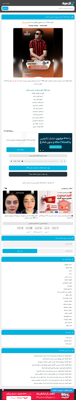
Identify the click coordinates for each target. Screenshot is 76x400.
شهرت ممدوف (68, 307)
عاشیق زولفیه (68, 289)
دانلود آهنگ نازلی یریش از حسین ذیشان (58, 17)
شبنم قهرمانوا (68, 316)
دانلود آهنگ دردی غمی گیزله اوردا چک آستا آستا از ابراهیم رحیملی (53, 383)
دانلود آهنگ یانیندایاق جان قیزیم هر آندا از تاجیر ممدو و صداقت (53, 356)
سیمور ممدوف (67, 304)
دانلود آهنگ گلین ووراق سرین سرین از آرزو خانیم (57, 359)
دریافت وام (20, 150)
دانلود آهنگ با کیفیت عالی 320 (37, 168)
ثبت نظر (19, 251)
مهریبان (69, 286)
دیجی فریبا (69, 338)
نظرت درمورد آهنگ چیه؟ (37, 174)
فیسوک (54, 228)
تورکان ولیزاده (68, 319)
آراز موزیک (15, 81)
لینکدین (37, 228)
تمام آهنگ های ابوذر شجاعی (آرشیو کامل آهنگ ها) (57, 368)
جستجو (5, 8)
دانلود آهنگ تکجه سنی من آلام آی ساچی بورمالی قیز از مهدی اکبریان (52, 365)
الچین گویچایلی (67, 283)
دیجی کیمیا (68, 344)
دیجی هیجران (68, 341)
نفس (70, 271)
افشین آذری (68, 322)
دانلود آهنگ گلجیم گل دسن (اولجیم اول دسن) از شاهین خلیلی (53, 374)
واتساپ (28, 228)
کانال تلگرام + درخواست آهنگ (62, 390)
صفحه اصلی (6, 3)
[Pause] (40, 150)
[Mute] (43, 150)
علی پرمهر (69, 325)
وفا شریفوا (69, 268)
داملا (70, 274)
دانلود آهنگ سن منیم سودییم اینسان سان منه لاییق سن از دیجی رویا (51, 377)
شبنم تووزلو (68, 265)
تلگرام (19, 228)
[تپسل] (5, 131)
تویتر (46, 228)
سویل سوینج (68, 310)
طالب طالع (69, 295)
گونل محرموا (68, 301)
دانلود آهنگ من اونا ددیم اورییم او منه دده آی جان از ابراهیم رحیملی (52, 380)
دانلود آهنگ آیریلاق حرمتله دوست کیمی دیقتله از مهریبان (55, 362)
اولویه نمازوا (68, 280)
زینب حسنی (68, 277)
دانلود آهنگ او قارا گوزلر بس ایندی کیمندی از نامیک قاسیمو (54, 371)
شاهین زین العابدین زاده (64, 292)
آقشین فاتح (68, 313)
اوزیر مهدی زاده (67, 298)
